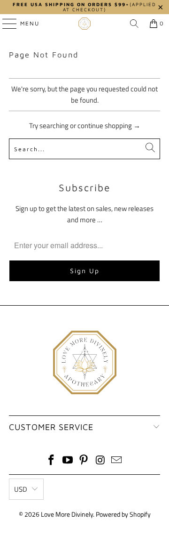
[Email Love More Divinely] (117, 461)
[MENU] (5, 23)
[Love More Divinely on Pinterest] (84, 461)
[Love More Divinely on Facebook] (52, 461)
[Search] (134, 23)
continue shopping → (108, 125)
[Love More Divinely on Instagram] (100, 461)
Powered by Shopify (123, 514)
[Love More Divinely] (84, 23)
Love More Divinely (67, 514)
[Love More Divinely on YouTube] (68, 461)
